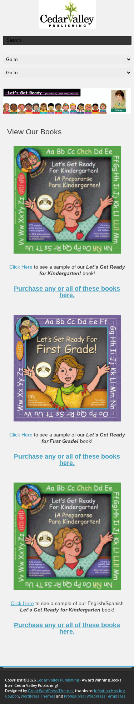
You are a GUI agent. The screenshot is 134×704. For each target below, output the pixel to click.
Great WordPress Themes (50, 690)
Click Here (21, 267)
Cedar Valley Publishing (57, 680)
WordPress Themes (38, 696)
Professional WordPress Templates (94, 696)
